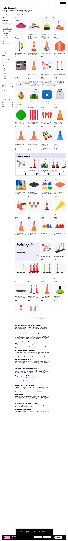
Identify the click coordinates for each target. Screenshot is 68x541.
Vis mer (35, 12)
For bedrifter (8, 0)
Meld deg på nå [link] (58, 537)
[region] (34, 534)
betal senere (39, 391)
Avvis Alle (38, 536)
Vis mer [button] (40, 318)
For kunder (3, 0)
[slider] (3, 29)
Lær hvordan (23, 14)
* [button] (32, 37)
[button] (57, 3)
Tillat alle (47, 536)
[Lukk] (52, 530)
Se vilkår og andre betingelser (51, 85)
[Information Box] (20, 17)
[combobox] (50, 18)
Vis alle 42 (3, 55)
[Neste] (64, 167)
